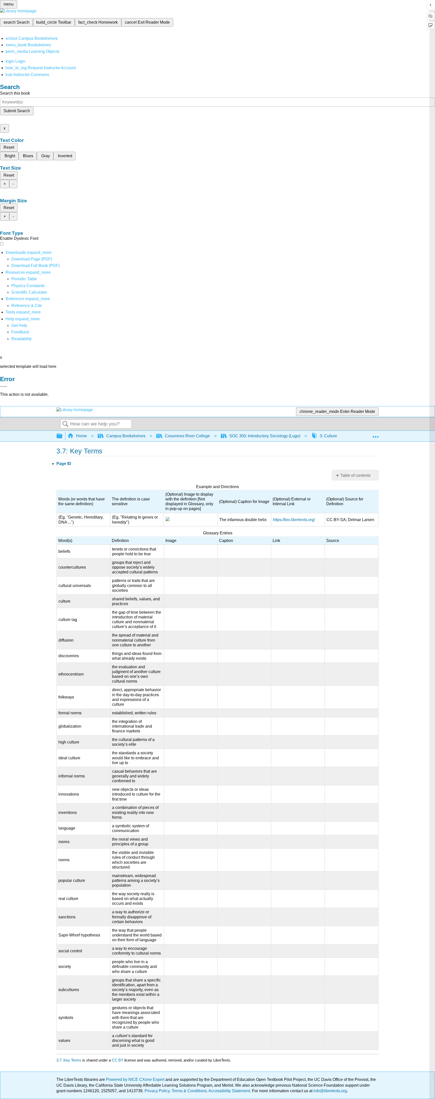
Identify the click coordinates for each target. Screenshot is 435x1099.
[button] (20, 332)
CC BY (118, 1060)
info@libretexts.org (329, 1091)
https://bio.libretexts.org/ (294, 520)
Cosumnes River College (187, 436)
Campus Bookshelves (126, 436)
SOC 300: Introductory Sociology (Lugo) (264, 436)
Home (81, 436)
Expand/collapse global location (376, 434)
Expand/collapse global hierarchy (62, 436)
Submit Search (17, 111)
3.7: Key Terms (68, 1060)
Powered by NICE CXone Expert (135, 1079)
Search (65, 424)
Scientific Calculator (29, 292)
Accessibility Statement (229, 1091)
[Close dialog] (3, 386)
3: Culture (328, 436)
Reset (9, 147)
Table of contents (355, 475)
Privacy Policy (157, 1091)
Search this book (15, 93)
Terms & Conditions (189, 1091)
